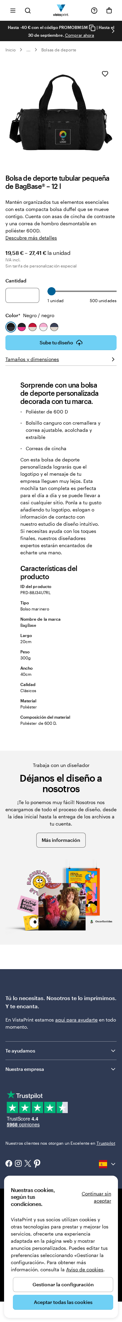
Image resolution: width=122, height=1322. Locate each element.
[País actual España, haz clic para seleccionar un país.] (108, 1164)
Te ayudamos (20, 1051)
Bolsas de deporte (58, 49)
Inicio (10, 49)
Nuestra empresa (24, 1069)
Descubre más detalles (31, 238)
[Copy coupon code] (92, 27)
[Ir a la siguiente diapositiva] (113, 30)
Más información (61, 840)
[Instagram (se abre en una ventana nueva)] (18, 1164)
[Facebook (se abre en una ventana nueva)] (8, 1164)
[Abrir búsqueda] (27, 10)
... (28, 49)
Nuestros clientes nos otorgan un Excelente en (60, 1143)
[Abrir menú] (12, 10)
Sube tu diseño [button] (56, 342)
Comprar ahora (79, 35)
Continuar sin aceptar (96, 1197)
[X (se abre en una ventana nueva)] (27, 1164)
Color (29, 315)
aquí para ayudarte (76, 1020)
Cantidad (15, 280)
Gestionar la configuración (63, 1284)
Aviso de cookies (84, 1269)
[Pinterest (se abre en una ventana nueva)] (37, 1164)
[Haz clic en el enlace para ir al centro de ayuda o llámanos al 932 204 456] (94, 10)
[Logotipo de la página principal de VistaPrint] (61, 10)
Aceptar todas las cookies (63, 1302)
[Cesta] (109, 10)
